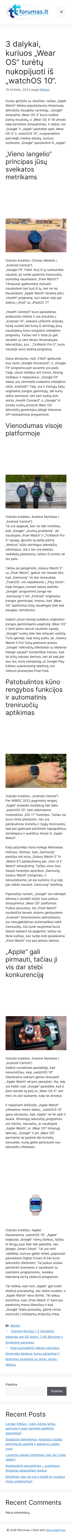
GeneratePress (56, 1530)
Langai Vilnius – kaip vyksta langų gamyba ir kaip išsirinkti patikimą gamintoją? (30, 1428)
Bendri (15, 1325)
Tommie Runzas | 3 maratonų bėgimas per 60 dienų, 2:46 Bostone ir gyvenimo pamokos (34, 1336)
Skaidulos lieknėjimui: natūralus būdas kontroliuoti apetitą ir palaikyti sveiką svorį (34, 1444)
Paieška (11, 1384)
